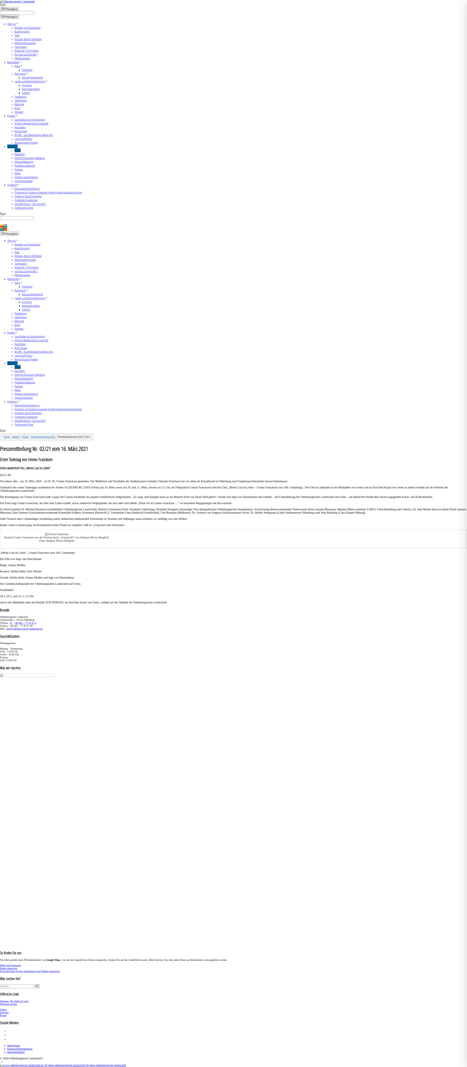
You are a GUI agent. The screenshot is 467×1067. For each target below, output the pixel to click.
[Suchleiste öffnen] (3, 5)
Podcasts (19, 169)
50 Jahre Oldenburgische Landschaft (31, 123)
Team (17, 35)
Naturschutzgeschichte (32, 77)
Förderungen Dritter (24, 208)
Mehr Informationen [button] (10, 965)
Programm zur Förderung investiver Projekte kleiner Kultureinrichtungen (48, 192)
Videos (18, 173)
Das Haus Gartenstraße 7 (26, 54)
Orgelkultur (27, 70)
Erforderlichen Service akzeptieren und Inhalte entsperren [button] (30, 971)
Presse (18, 150)
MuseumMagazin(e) (24, 162)
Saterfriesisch (21, 100)
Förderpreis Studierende (26, 200)
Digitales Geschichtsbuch (26, 177)
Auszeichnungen (22, 31)
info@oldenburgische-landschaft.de (24, 628)
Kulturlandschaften (31, 89)
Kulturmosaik (21, 131)
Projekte (11, 116)
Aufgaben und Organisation (27, 28)
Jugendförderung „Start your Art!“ (30, 204)
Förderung (12, 185)
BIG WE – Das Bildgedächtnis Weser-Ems (34, 135)
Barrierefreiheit (16, 1052)
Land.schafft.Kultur (23, 139)
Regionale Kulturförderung (27, 188)
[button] (1, 1062)
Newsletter (20, 154)
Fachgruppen (21, 47)
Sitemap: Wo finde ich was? (14, 1001)
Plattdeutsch (20, 97)
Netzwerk (19, 112)
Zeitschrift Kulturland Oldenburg (30, 158)
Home (7, 437)
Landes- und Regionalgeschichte (30, 81)
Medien (11, 146)
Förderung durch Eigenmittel (28, 196)
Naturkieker (20, 127)
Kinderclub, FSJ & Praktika (26, 51)
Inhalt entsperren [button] (8, 968)
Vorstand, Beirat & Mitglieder (28, 39)
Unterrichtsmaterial (24, 181)
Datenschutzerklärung (19, 1048)
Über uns (11, 24)
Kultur (17, 66)
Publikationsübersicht (25, 165)
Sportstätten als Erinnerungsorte (30, 120)
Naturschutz (20, 74)
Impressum (13, 1045)
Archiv (17, 108)
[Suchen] (37, 986)
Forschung (27, 85)
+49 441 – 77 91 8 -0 (25, 623)
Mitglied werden (22, 58)
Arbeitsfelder (13, 62)
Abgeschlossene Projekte (26, 143)
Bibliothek (19, 104)
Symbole (26, 93)
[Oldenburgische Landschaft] (16, 230)
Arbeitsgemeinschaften (25, 43)
